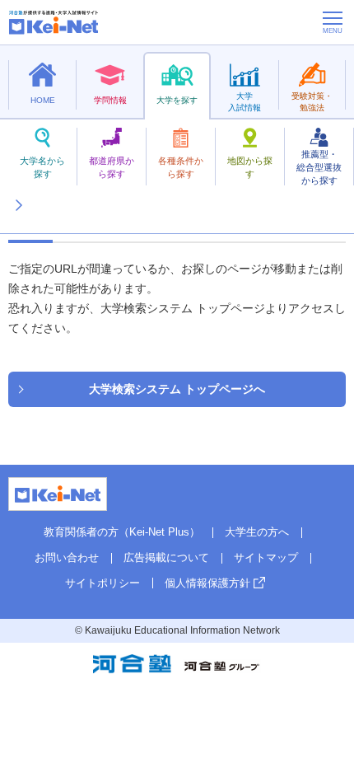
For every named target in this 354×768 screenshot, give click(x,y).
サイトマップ (266, 557)
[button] (18, 185)
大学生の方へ (257, 532)
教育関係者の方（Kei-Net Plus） (122, 532)
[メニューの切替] (332, 22)
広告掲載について (166, 557)
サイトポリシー (102, 583)
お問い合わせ (67, 557)
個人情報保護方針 (207, 583)
